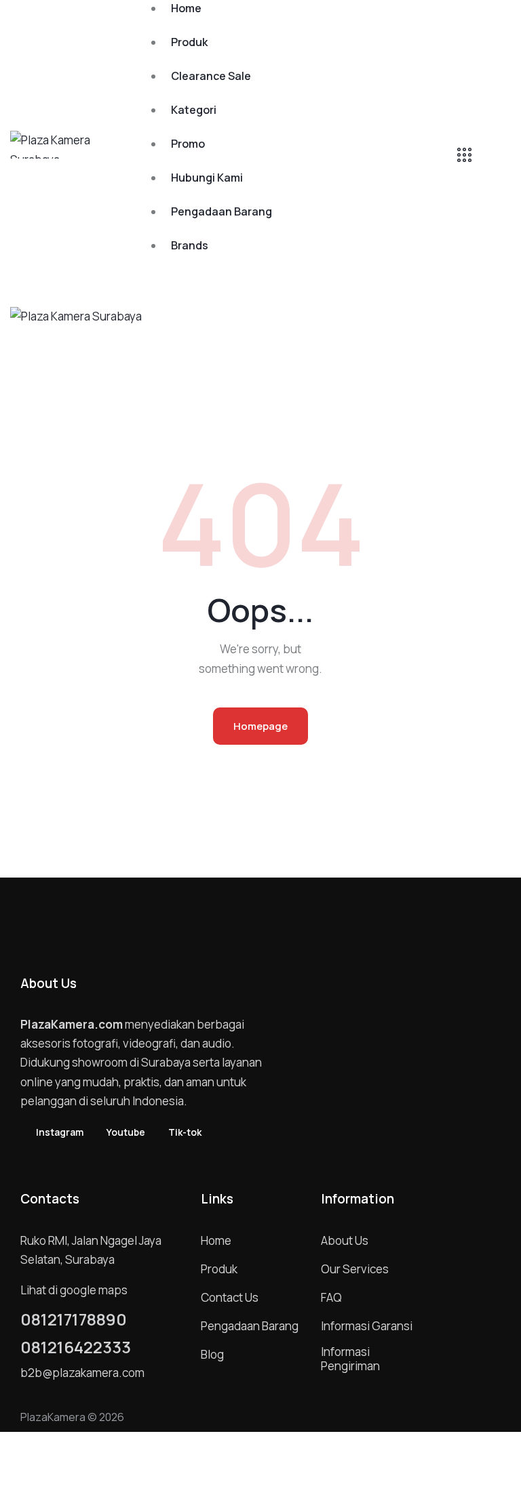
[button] (292, 323)
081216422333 (75, 1347)
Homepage (260, 726)
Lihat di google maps (74, 1290)
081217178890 (73, 1319)
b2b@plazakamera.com (82, 1372)
